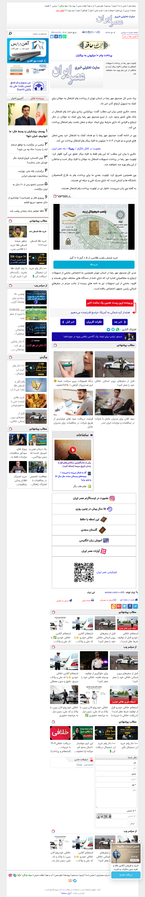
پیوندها (67, 875)
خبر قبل (70, 322)
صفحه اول (132, 6)
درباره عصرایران (102, 875)
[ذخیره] (89, 32)
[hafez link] (94, 45)
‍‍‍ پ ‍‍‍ (95, 32)
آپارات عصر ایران (91, 551)
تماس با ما (122, 6)
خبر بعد (118, 322)
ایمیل (134, 774)
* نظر (134, 785)
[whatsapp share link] (64, 36)
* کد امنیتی (131, 810)
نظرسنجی (100, 6)
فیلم (78, 10)
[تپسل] (55, 196)
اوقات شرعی (82, 6)
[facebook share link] (56, 36)
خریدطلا (94, 265)
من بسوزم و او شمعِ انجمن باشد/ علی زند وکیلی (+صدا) (20, 86)
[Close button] (139, 840)
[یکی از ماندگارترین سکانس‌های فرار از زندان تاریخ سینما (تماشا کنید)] (72, 450)
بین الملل (119, 10)
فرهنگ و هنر (109, 10)
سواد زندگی (64, 6)
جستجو (108, 6)
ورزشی (126, 10)
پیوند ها (73, 6)
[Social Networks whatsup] (118, 329)
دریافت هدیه (126, 875)
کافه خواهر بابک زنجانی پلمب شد (27, 211)
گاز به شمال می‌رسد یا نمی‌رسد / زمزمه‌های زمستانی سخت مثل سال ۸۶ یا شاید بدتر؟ (73, 476)
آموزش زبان (60, 10)
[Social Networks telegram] (108, 329)
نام (135, 762)
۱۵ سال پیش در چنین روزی (91, 509)
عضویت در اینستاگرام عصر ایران (90, 498)
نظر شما (132, 757)
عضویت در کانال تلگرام (89, 149)
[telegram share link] (60, 36)
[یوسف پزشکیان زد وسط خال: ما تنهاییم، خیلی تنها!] (28, 114)
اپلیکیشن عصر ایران (107, 572)
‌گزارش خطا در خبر (130, 36)
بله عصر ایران (59, 149)
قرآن (90, 10)
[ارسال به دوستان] (86, 32)
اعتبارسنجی (88, 764)
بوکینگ (79, 764)
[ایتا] (113, 606)
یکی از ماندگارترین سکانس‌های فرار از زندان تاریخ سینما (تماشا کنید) (74, 464)
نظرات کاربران (94, 322)
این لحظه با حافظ (89, 519)
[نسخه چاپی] (83, 32)
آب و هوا (91, 6)
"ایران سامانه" (66, 893)
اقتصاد (47, 6)
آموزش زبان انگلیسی (90, 540)
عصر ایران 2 (71, 10)
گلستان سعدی (89, 530)
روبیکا (71, 149)
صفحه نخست (133, 32)
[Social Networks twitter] (113, 329)
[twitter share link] (52, 36)
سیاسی (54, 6)
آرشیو (115, 6)
